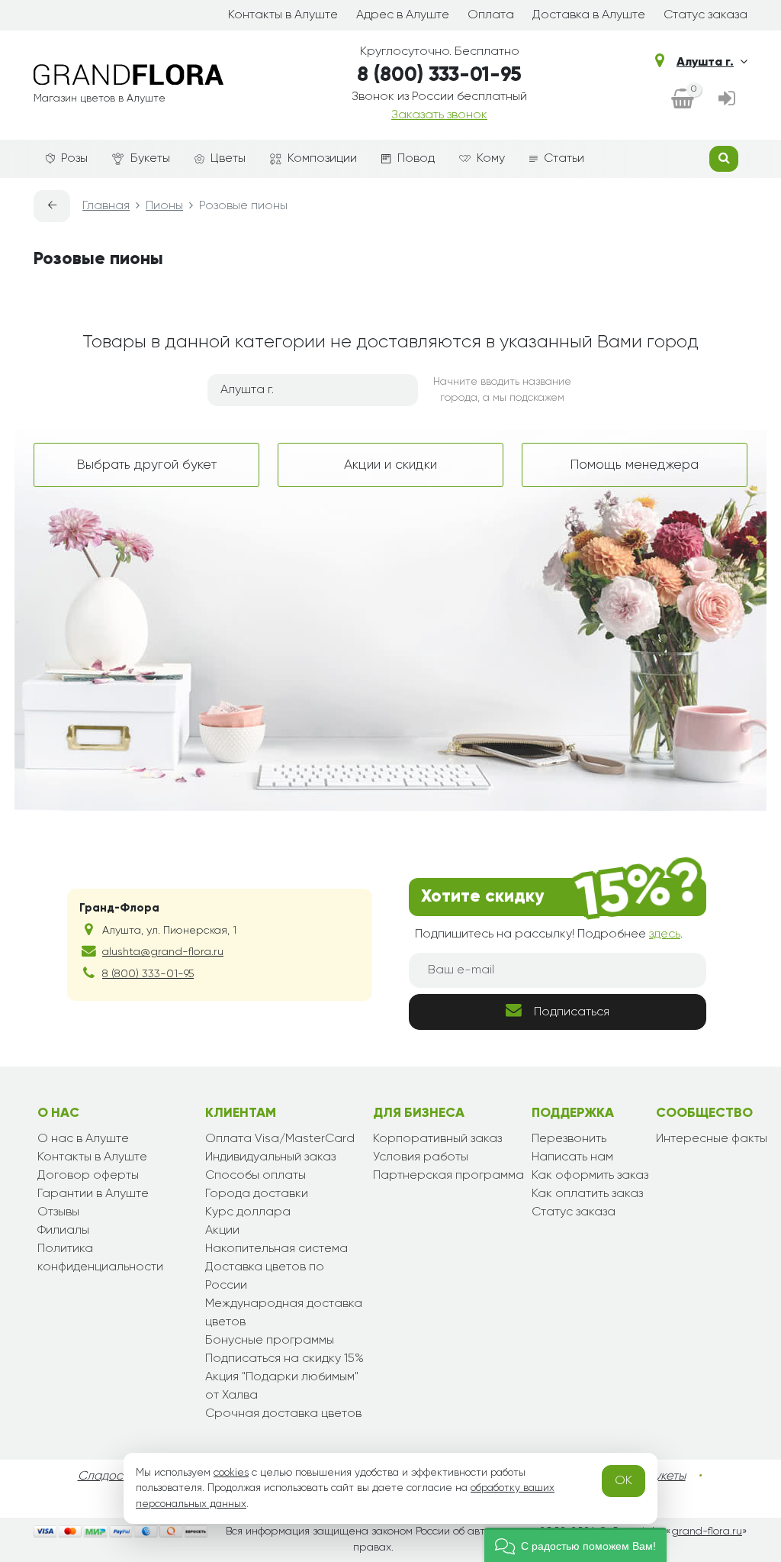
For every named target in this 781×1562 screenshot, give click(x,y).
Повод (416, 159)
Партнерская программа (448, 1176)
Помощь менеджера (634, 465)
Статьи (564, 159)
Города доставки (256, 1194)
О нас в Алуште (83, 1139)
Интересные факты (711, 1139)
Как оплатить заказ (587, 1194)
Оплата (491, 15)
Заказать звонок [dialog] (439, 115)
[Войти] (726, 100)
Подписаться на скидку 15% (284, 1359)
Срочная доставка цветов (283, 1414)
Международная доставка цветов (283, 1313)
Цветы (228, 159)
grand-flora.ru (706, 1531)
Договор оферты (88, 1176)
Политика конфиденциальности (100, 1258)
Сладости (106, 1476)
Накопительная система (276, 1249)
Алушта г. (705, 62)
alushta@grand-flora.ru (162, 952)
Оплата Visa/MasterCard (280, 1139)
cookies (231, 1472)
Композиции (322, 159)
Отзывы (58, 1212)
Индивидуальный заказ (270, 1157)
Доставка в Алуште (588, 15)
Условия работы (420, 1157)
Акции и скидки (390, 465)
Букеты (150, 159)
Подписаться (571, 1012)
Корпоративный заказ (437, 1139)
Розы (74, 159)
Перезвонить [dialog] (569, 1139)
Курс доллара (248, 1212)
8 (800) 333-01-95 (439, 76)
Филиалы (63, 1231)
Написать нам (572, 1157)
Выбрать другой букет (147, 465)
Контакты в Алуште (283, 15)
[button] (575, 1545)
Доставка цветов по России (264, 1276)
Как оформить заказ (590, 1176)
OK (623, 1481)
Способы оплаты (255, 1176)
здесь (664, 934)
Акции (222, 1231)
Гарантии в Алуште (93, 1194)
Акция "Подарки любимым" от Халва (281, 1386)
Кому (491, 159)
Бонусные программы (269, 1340)
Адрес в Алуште (402, 15)
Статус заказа (705, 15)
